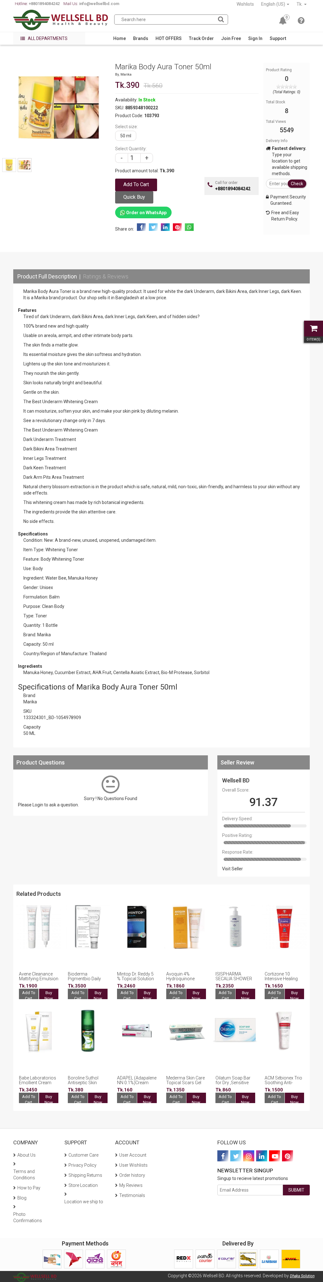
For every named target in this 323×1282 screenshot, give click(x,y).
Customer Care (83, 1155)
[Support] (301, 21)
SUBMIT (296, 1190)
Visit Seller (232, 868)
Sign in (255, 38)
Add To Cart (28, 995)
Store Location (83, 1185)
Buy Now (48, 995)
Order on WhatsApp (146, 212)
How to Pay (28, 1187)
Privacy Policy (82, 1165)
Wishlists (245, 4)
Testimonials (132, 1195)
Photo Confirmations (27, 1217)
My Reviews (131, 1185)
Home (119, 38)
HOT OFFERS (169, 38)
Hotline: (37, 3)
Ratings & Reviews (105, 276)
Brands (140, 38)
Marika (126, 74)
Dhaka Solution (302, 1276)
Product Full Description (47, 276)
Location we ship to (83, 1201)
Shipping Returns (85, 1175)
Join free (231, 38)
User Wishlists (133, 1165)
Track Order (201, 38)
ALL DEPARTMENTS (47, 38)
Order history (132, 1175)
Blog (21, 1197)
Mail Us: (91, 3)
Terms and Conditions (24, 1174)
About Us (26, 1155)
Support (278, 38)
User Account (132, 1155)
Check (297, 183)
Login (37, 804)
